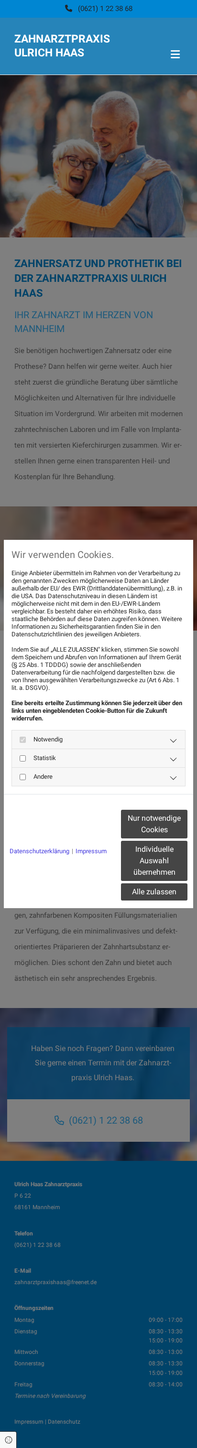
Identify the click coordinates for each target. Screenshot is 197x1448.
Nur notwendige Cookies (154, 824)
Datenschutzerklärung (39, 851)
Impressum (91, 851)
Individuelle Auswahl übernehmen (154, 861)
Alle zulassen (154, 891)
